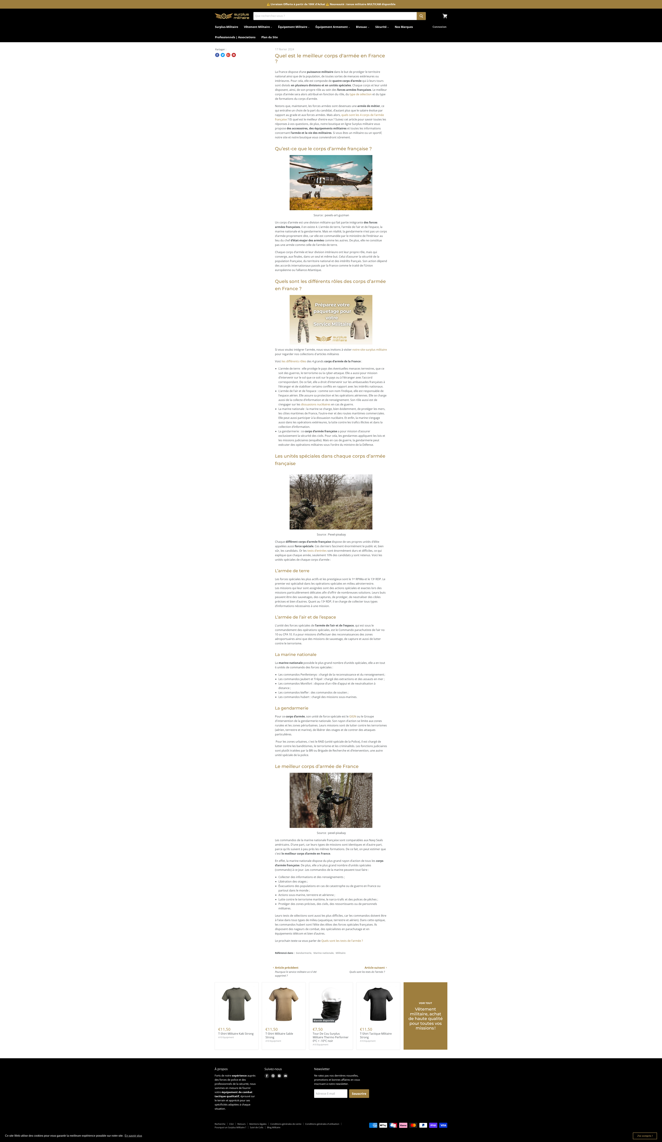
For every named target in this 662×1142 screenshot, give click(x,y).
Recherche (220, 1123)
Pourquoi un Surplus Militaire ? (230, 1127)
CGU (231, 1123)
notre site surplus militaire (369, 349)
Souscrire (359, 1094)
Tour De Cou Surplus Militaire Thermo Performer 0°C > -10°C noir (331, 1037)
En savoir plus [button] (133, 1135)
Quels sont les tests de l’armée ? (342, 941)
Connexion (440, 26)
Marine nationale (323, 953)
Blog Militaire (273, 1127)
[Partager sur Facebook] (217, 55)
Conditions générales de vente (285, 1123)
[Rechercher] (421, 16)
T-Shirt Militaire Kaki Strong (236, 1034)
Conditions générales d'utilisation (322, 1123)
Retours (241, 1123)
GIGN (353, 716)
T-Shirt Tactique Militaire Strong (376, 1035)
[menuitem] (226, 27)
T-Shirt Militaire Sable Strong (279, 1035)
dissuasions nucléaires (315, 404)
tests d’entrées (317, 551)
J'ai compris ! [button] (645, 1135)
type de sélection (360, 94)
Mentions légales (258, 1123)
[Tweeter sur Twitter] (223, 55)
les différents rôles (294, 361)
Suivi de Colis (256, 1127)
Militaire (340, 953)
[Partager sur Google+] (228, 55)
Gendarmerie (303, 953)
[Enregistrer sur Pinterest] (234, 55)
